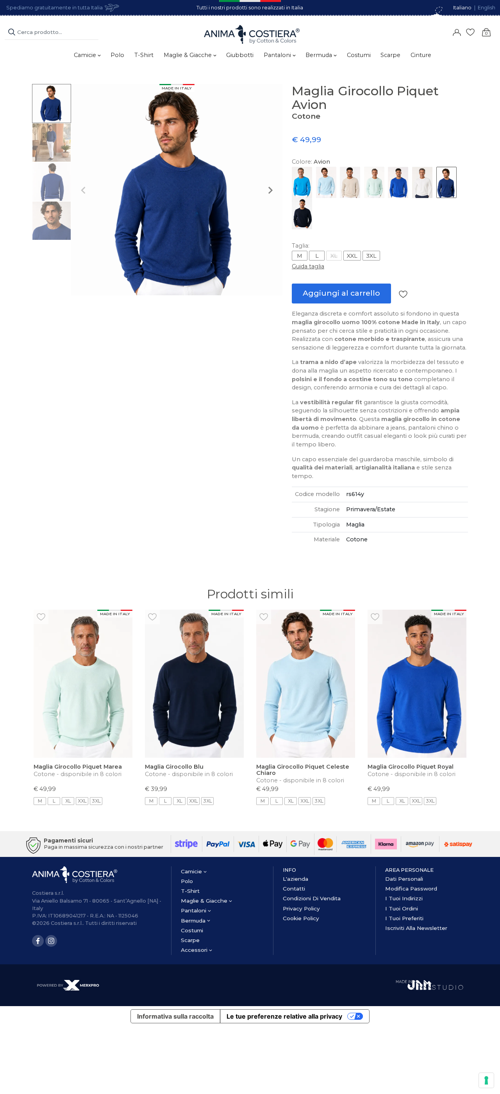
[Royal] (398, 182)
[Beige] (350, 182)
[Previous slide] (83, 190)
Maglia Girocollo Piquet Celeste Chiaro (302, 769)
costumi (359, 55)
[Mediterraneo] (302, 182)
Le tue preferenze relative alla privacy (284, 1016)
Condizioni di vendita (312, 898)
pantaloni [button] (278, 55)
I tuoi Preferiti (404, 918)
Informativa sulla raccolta (175, 1016)
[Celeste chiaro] (326, 182)
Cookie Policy (301, 918)
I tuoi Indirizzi (404, 898)
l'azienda (295, 879)
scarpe (390, 55)
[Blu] (302, 213)
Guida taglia (308, 266)
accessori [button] (195, 950)
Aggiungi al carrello (341, 293)
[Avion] (446, 182)
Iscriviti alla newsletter (416, 928)
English (486, 8)
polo (117, 55)
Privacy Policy (301, 908)
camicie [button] (86, 55)
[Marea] (374, 182)
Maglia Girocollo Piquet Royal (411, 766)
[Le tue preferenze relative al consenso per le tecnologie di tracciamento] (486, 1080)
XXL (352, 255)
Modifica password (411, 888)
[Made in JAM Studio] (429, 984)
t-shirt (144, 55)
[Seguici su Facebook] (38, 941)
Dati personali (404, 879)
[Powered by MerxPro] (68, 985)
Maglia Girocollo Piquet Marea (78, 766)
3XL (371, 255)
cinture (421, 55)
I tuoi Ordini (401, 908)
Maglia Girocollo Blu (174, 766)
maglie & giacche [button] (188, 55)
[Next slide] (269, 190)
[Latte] (422, 182)
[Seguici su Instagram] (51, 941)
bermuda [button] (319, 55)
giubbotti (240, 55)
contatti (294, 888)
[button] (51, 103)
